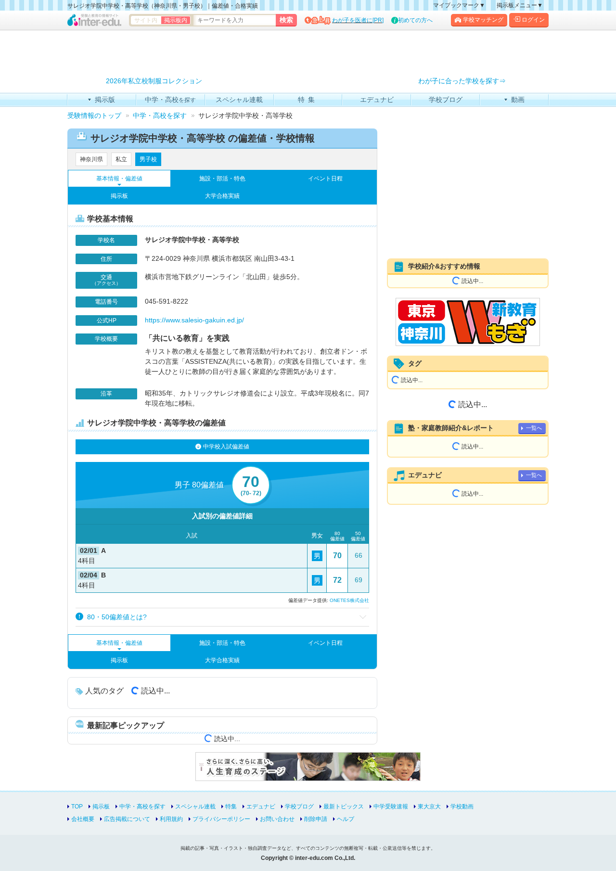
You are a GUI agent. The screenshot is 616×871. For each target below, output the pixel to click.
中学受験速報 (390, 806)
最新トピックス (343, 806)
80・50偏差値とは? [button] (116, 617)
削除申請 (315, 819)
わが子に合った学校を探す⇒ (462, 81)
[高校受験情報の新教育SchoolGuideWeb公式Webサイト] (468, 322)
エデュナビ (260, 806)
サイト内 (145, 20)
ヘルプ (345, 819)
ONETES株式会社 (349, 600)
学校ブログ (299, 806)
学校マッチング (483, 19)
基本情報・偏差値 (119, 178)
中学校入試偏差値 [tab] (226, 446)
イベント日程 (325, 178)
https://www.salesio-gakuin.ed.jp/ (194, 320)
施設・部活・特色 (222, 178)
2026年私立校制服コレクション (154, 81)
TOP (77, 806)
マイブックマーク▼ (459, 5)
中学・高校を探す (142, 806)
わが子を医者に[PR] (358, 20)
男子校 (148, 159)
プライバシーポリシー (221, 819)
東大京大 (429, 806)
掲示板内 (175, 20)
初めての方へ (415, 20)
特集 (231, 806)
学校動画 (462, 806)
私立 (121, 159)
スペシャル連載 (195, 806)
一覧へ (534, 428)
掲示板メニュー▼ (520, 5)
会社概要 (82, 819)
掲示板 (119, 195)
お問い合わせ (277, 819)
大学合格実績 (222, 195)
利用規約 (171, 819)
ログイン (533, 19)
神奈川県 (91, 159)
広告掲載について (127, 819)
